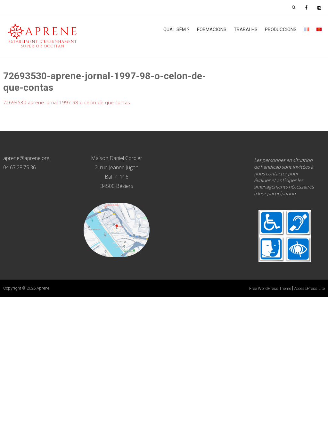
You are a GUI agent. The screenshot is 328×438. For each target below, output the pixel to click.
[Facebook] (306, 7)
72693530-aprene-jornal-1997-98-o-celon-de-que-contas (66, 102)
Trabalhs (246, 29)
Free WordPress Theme (270, 288)
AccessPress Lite (309, 288)
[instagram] (319, 7)
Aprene (43, 288)
